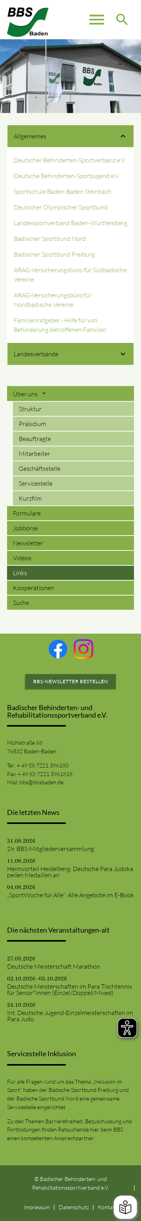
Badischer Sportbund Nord (50, 238)
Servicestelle (35, 483)
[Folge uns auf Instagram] (83, 649)
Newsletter (28, 543)
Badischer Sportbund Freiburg (54, 254)
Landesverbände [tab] (36, 354)
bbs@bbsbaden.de (41, 782)
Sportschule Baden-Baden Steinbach (62, 191)
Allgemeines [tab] (30, 136)
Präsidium (32, 424)
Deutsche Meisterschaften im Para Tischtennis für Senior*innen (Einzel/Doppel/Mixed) (69, 989)
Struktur (30, 409)
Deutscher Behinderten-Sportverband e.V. (70, 160)
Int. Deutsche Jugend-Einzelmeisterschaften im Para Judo (70, 1016)
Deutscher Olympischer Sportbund (61, 207)
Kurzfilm (30, 498)
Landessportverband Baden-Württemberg (70, 223)
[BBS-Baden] (28, 19)
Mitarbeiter (34, 453)
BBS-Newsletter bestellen (70, 681)
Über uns (26, 394)
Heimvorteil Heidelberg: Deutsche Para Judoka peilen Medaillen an (70, 872)
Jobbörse (25, 528)
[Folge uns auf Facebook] (58, 649)
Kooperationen (33, 588)
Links (20, 573)
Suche (21, 603)
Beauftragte (35, 439)
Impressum (37, 1207)
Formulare (27, 513)
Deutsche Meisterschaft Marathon (53, 966)
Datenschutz (74, 1207)
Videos (22, 558)
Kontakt (107, 1207)
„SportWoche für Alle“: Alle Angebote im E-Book (70, 895)
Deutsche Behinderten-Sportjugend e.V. (66, 176)
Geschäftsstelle (39, 468)
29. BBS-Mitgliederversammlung (50, 849)
